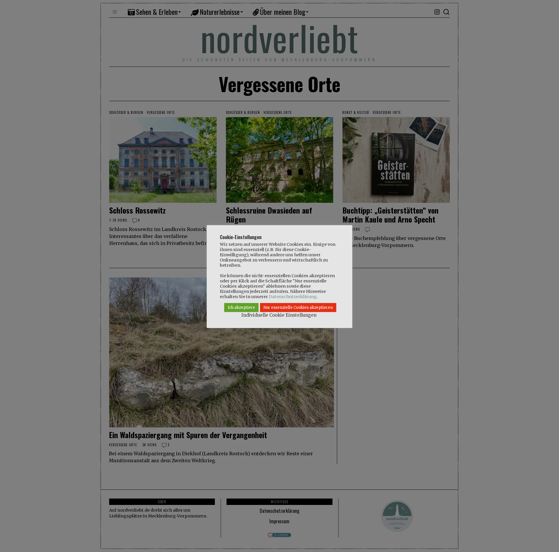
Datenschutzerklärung (293, 296)
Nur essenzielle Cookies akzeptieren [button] (298, 307)
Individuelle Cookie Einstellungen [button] (278, 315)
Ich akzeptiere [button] (241, 307)
